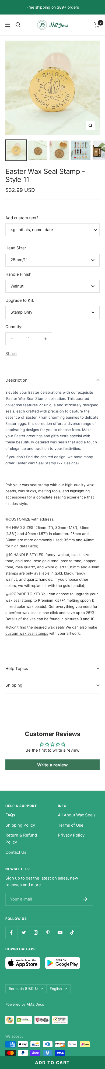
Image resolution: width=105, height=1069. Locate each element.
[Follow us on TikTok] (72, 933)
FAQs (10, 814)
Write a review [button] (52, 764)
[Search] (18, 24)
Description (16, 380)
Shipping (13, 685)
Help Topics (16, 668)
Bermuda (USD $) (23, 989)
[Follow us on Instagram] (36, 933)
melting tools (49, 491)
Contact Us (15, 852)
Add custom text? (21, 217)
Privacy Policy (71, 835)
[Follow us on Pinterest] (48, 933)
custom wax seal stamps (26, 633)
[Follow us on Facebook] (11, 933)
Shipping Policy (20, 825)
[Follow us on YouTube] (60, 933)
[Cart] (97, 24)
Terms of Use (70, 825)
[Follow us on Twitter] (24, 933)
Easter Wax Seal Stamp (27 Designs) (47, 463)
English (56, 989)
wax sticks (27, 491)
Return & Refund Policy (21, 839)
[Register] (85, 899)
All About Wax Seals (77, 814)
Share (11, 353)
